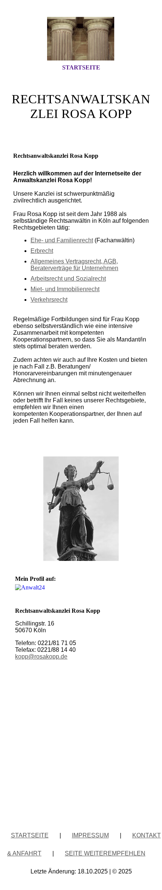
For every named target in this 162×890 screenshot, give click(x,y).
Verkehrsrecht (49, 299)
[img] (81, 38)
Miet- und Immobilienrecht (65, 289)
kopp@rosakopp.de (41, 656)
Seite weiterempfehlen (105, 853)
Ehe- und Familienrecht (62, 240)
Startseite (30, 835)
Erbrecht (42, 251)
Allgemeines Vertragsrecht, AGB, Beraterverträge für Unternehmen (74, 264)
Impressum (90, 835)
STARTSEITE (81, 67)
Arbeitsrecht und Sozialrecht (68, 278)
